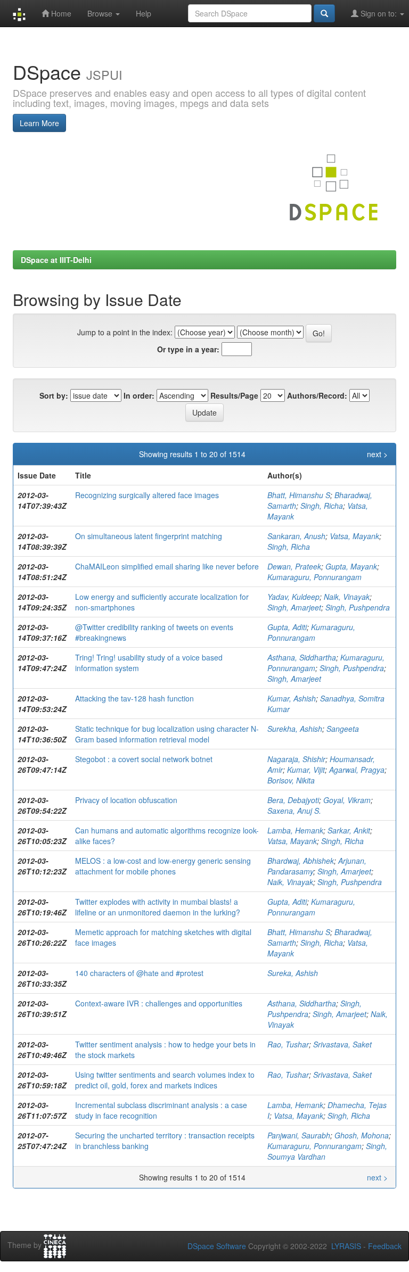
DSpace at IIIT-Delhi (56, 259)
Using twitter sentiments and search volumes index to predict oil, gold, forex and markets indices (165, 1080)
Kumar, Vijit (306, 769)
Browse (100, 13)
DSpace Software (216, 1246)
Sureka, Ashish (292, 973)
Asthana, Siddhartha (301, 657)
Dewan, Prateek (294, 566)
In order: (139, 395)
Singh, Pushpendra (357, 607)
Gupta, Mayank (351, 566)
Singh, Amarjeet (294, 607)
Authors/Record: (317, 395)
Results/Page (234, 395)
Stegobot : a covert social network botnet (143, 759)
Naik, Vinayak (347, 596)
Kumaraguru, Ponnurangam (314, 577)
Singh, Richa (321, 505)
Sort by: (53, 395)
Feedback (385, 1246)
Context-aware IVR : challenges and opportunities (158, 1003)
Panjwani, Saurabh (298, 1135)
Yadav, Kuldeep (293, 596)
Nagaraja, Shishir (296, 759)
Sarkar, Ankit (349, 830)
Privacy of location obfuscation (126, 800)
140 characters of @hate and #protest (139, 973)
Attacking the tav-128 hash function (134, 698)
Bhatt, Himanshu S (298, 495)
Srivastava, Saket (342, 1044)
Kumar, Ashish (291, 698)
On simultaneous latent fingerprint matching (148, 536)
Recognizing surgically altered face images (147, 495)
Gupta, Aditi (287, 627)
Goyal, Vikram (347, 800)
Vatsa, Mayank (354, 536)
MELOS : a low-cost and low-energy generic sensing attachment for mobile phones (163, 866)
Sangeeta (342, 728)
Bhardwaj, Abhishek (300, 860)
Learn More (39, 123)
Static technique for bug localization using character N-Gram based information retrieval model (167, 734)
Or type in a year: (188, 349)
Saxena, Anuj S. (294, 810)
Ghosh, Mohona (361, 1135)
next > (377, 454)
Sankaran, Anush (296, 536)
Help (143, 13)
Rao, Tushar (288, 1044)
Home (60, 13)
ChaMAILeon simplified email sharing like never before (167, 566)
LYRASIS (346, 1246)
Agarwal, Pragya (357, 769)
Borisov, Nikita (291, 780)
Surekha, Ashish (294, 728)
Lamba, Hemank (295, 830)
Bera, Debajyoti (293, 800)
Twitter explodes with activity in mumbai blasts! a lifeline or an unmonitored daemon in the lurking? (157, 907)
